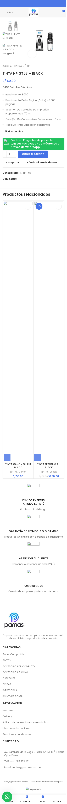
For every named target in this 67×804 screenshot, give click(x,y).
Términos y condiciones (17, 734)
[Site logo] (33, 12)
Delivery (7, 716)
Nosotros (8, 710)
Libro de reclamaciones (17, 728)
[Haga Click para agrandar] (32, 54)
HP (28, 66)
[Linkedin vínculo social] (36, 3)
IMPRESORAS (10, 690)
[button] (7, 457)
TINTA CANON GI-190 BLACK (18, 465)
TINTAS (18, 66)
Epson (53, 471)
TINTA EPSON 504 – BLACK (48, 465)
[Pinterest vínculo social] (31, 3)
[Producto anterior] (54, 66)
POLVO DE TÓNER (13, 696)
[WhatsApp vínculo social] (40, 3)
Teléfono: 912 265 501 (16, 761)
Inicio (6, 66)
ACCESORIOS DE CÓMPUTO (19, 666)
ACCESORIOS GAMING (15, 672)
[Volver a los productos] (58, 66)
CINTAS (7, 684)
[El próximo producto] (62, 66)
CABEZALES (9, 678)
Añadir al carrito (32, 154)
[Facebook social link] (27, 3)
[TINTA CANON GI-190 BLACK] (18, 331)
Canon (22, 471)
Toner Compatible (14, 654)
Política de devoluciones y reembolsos (26, 722)
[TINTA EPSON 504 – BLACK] (48, 331)
